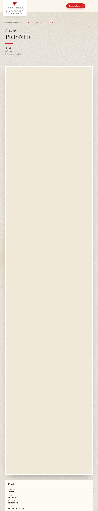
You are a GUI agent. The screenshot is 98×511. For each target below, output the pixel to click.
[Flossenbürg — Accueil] (15, 6)
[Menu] (90, 6)
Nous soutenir (76, 6)
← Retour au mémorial (14, 22)
